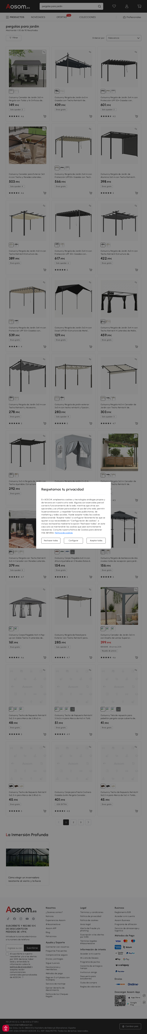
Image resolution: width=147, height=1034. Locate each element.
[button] (5, 1028)
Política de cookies (64, 533)
